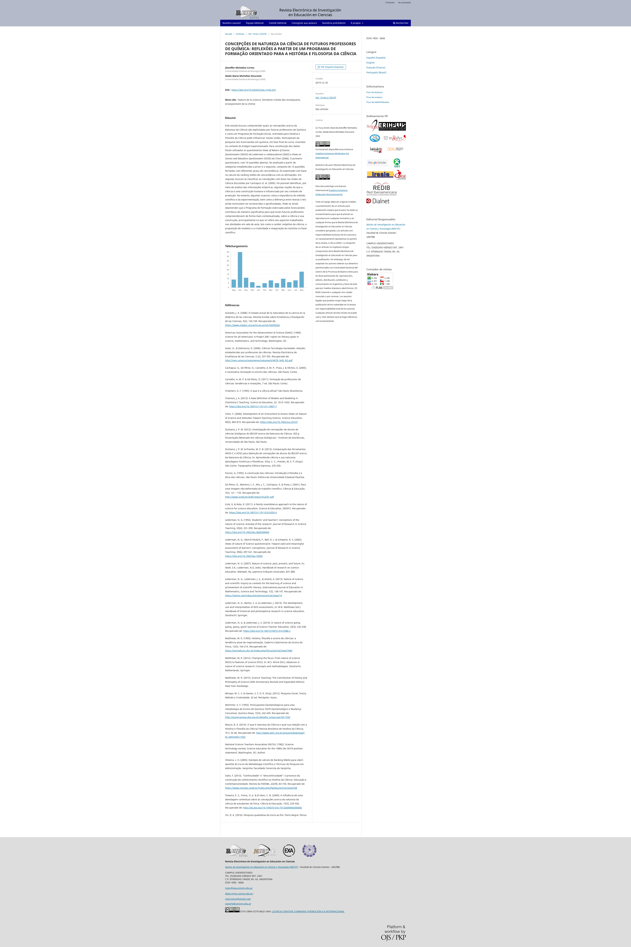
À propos (356, 23)
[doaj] (395, 149)
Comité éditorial (277, 23)
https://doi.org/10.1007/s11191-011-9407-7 (253, 406)
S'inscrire (390, 2)
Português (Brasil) (376, 72)
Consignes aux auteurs (304, 23)
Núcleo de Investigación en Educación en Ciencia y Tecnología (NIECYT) (261, 867)
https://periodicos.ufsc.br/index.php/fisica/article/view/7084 (258, 650)
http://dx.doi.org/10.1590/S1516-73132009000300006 (272, 807)
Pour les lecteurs (374, 92)
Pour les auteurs (374, 97)
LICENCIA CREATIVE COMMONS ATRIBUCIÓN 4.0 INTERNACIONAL (308, 911)
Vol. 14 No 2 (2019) (257, 33)
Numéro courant (231, 23)
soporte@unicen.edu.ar (238, 903)
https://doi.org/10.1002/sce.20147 (279, 422)
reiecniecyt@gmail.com (238, 898)
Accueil (228, 33)
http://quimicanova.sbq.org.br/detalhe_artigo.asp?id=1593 (257, 717)
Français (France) (375, 67)
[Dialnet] (381, 201)
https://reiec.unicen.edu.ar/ (239, 893)
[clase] (400, 175)
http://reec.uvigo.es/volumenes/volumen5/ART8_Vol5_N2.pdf (258, 360)
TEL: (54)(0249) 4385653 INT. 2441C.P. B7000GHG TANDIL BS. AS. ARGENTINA (385, 251)
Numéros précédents (334, 23)
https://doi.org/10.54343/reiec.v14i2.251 (254, 89)
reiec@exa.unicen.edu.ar (239, 888)
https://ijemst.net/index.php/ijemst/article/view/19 (253, 595)
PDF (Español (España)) (332, 66)
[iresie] (377, 163)
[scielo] (372, 126)
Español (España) (376, 57)
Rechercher (402, 23)
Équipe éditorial (255, 23)
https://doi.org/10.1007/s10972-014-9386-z (267, 630)
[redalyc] (395, 138)
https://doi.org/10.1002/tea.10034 (244, 556)
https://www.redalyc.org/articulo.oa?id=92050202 (252, 325)
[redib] (382, 189)
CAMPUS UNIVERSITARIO (380, 243)
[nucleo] (375, 138)
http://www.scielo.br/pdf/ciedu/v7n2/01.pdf (249, 496)
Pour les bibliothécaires (377, 102)
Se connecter (404, 2)
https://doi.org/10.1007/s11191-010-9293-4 (253, 512)
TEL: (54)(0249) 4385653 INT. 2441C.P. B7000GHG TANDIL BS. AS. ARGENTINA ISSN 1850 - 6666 (248, 879)
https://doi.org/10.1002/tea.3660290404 (247, 532)
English (370, 62)
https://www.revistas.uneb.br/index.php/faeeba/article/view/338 (261, 787)
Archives (240, 33)
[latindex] (375, 150)
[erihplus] (392, 126)
